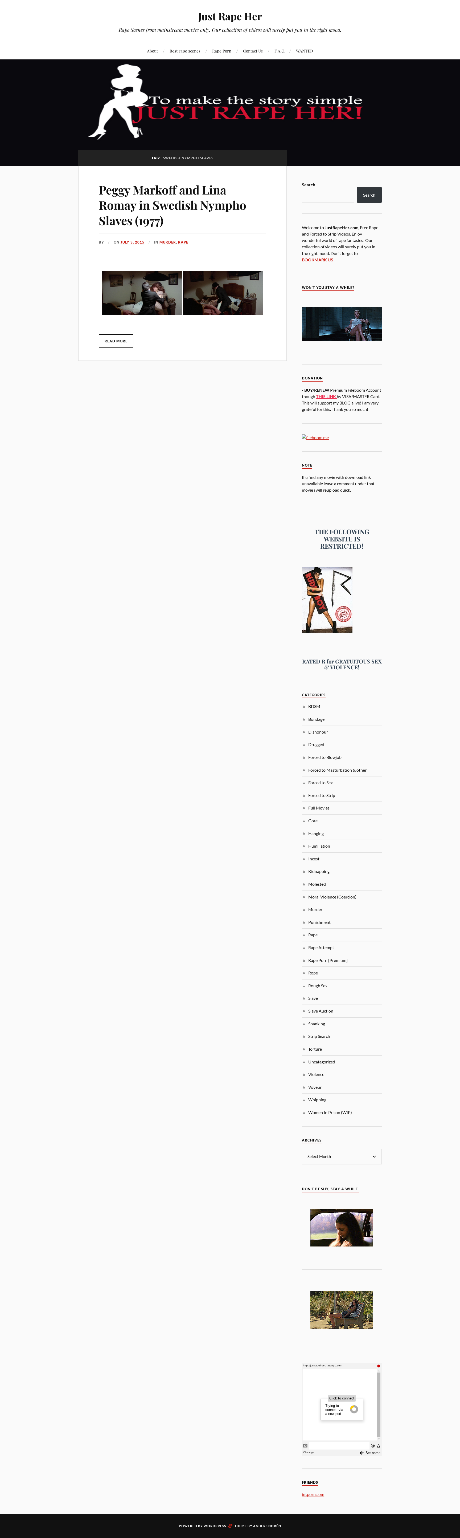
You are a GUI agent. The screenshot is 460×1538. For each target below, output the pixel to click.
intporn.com (313, 1494)
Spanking (316, 1023)
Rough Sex (317, 985)
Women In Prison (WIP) (330, 1112)
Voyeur (315, 1087)
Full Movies (319, 807)
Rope (313, 972)
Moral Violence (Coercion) (332, 896)
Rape (183, 242)
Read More (116, 341)
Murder (167, 242)
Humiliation (319, 845)
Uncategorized (321, 1061)
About (152, 51)
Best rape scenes (185, 51)
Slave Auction (320, 1010)
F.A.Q (279, 51)
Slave (313, 998)
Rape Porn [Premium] (328, 960)
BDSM (314, 706)
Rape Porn (221, 51)
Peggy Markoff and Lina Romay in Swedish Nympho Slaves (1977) (172, 205)
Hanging (316, 833)
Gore (313, 820)
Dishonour (318, 731)
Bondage (316, 719)
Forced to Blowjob (325, 757)
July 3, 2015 (133, 242)
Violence (316, 1074)
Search (308, 184)
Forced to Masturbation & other (337, 769)
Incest (313, 858)
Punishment (319, 922)
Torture (315, 1048)
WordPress (215, 1526)
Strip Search (319, 1036)
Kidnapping (319, 871)
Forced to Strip (321, 795)
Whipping (317, 1099)
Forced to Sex (320, 782)
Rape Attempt (321, 947)
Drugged (316, 744)
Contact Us (253, 51)
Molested (317, 884)
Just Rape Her (230, 16)
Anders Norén (267, 1526)
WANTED (304, 51)
